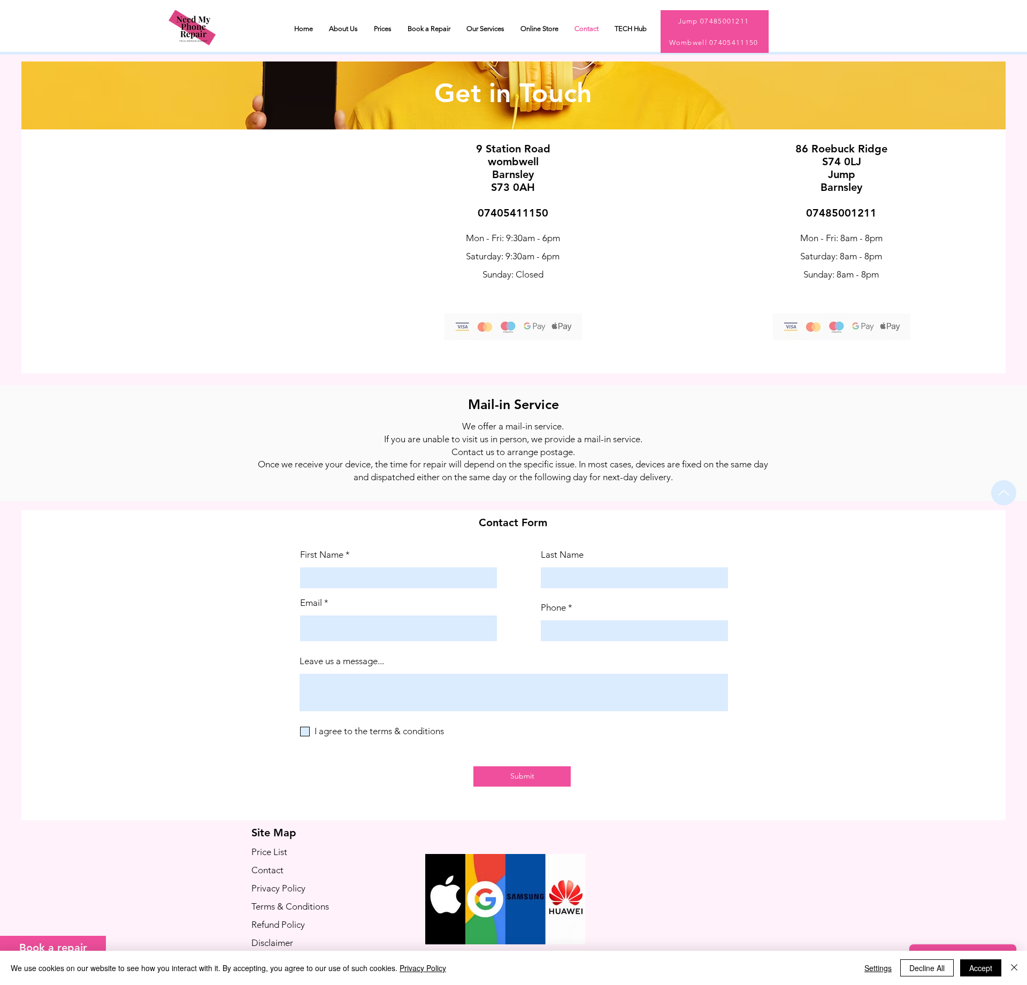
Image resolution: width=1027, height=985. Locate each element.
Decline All (927, 968)
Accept (980, 968)
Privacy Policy (423, 968)
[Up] (1003, 492)
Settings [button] (878, 968)
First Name (321, 554)
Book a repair (53, 947)
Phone (553, 607)
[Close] (1014, 967)
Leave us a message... (342, 661)
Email (311, 602)
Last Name (562, 554)
